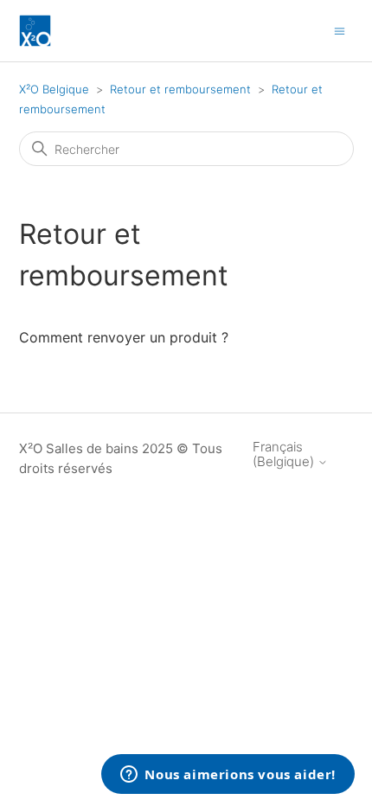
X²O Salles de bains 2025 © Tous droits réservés (120, 458)
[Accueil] (35, 31)
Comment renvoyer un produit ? (123, 337)
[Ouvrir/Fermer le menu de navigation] (339, 29)
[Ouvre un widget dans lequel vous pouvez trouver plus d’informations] (228, 775)
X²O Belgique (54, 89)
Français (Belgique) (285, 454)
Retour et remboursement (180, 89)
